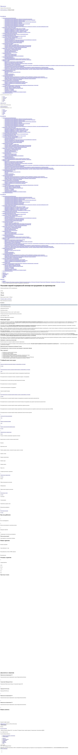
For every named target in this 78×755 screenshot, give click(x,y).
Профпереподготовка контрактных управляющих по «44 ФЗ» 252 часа (17, 32)
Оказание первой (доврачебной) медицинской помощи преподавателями (18, 45)
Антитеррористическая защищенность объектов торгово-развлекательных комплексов (20, 21)
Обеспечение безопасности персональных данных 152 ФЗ (15, 135)
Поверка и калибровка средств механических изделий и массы (16, 82)
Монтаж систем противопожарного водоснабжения (14, 55)
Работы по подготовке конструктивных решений (13, 62)
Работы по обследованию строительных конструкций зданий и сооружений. (18, 63)
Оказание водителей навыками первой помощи (13, 42)
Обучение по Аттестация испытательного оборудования (15, 81)
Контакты (4, 100)
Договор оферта (5, 736)
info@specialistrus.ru (3, 9)
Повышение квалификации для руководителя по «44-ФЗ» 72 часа (16, 29)
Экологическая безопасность (8, 75)
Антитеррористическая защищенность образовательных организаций (17, 23)
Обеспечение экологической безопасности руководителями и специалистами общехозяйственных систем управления (26, 77)
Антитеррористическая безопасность (9, 18)
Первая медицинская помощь (8, 43)
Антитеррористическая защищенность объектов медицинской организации (18, 118)
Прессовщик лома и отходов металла (11, 50)
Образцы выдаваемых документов (9, 735)
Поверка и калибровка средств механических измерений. (15, 83)
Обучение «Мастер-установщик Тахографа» (13, 87)
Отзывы (4, 99)
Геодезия (6, 172)
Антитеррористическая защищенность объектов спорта (15, 20)
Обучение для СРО (6, 60)
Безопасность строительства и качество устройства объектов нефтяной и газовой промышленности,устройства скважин (26, 67)
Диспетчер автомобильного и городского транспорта (14, 40)
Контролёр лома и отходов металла (11, 52)
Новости (4, 96)
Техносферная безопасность (10, 57)
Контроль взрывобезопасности (10, 51)
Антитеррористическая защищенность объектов (13, 22)
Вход (3, 101)
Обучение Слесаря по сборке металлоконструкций (14, 88)
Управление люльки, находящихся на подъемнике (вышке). (15, 91)
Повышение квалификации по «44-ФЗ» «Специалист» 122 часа (16, 30)
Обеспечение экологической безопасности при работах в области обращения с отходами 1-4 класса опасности (25, 76)
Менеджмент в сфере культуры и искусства (12, 171)
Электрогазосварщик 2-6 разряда (11, 90)
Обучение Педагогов (6, 84)
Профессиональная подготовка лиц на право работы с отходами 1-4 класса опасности (20, 78)
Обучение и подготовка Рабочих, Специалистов (11, 86)
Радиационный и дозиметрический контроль (13, 49)
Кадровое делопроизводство (10, 74)
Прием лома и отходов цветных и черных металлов (12, 48)
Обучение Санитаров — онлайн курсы (12, 44)
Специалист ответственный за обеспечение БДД (13, 37)
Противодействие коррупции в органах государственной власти (16, 34)
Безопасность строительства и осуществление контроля (15, 61)
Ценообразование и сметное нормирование (12, 64)
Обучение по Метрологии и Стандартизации (11, 80)
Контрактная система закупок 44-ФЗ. (9, 27)
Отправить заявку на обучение (6, 298)
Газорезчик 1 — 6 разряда (9, 189)
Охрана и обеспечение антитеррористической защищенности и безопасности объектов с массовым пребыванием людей (26, 26)
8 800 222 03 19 (3, 6)
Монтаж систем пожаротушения (10, 154)
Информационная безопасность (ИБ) (9, 35)
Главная (4, 281)
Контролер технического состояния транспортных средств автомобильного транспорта (20, 39)
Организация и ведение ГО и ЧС (11, 153)
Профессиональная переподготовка (9, 70)
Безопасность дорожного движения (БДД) (10, 136)
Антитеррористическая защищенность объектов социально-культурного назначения (20, 119)
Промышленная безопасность (8, 56)
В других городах (3, 728)
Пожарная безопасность (7, 53)
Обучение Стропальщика (9, 188)
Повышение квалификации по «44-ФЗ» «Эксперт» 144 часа (15, 31)
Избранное (2, 279)
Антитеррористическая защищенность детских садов (14, 24)
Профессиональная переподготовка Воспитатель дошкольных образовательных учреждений (21, 85)
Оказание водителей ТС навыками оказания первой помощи (16, 47)
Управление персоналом (9, 73)
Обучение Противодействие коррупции (10, 33)
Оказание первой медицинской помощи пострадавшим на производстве (18, 46)
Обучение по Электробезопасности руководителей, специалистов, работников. (17, 59)
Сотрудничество (5, 97)
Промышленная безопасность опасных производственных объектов (17, 58)
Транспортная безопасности (10, 38)
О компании (4, 98)
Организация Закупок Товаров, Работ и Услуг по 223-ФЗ (15, 28)
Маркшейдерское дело (9, 71)
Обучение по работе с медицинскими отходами (13, 79)
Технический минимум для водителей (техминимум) (14, 41)
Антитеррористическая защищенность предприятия (14, 25)
